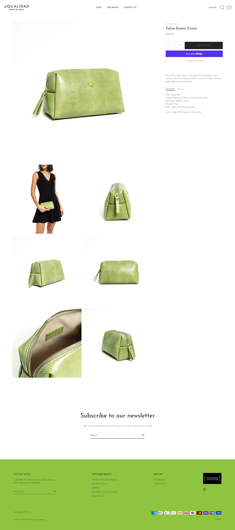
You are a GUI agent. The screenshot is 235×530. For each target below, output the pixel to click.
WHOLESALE (160, 484)
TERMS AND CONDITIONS (104, 480)
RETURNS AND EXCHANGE (105, 492)
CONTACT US (130, 8)
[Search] (222, 8)
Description (170, 89)
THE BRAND (112, 8)
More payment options (194, 60)
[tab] (172, 89)
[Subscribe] (143, 435)
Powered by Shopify (38, 519)
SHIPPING (96, 488)
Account (212, 8)
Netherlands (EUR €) (21, 512)
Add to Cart (204, 45)
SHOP (98, 8)
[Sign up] (54, 491)
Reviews (181, 89)
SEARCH (218, 519)
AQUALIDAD (171, 24)
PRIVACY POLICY (100, 484)
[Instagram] (204, 489)
